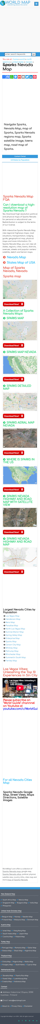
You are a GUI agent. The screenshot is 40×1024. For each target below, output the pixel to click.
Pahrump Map (12, 651)
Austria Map (6, 925)
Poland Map (20, 936)
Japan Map (23, 933)
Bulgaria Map (22, 903)
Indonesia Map (20, 981)
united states (18, 62)
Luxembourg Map (20, 978)
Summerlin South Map (16, 658)
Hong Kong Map (19, 931)
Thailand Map (6, 956)
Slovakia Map (8, 975)
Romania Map (20, 948)
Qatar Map (32, 948)
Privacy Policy (17, 1006)
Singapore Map (8, 903)
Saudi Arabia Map (9, 933)
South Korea (20, 964)
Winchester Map (13, 654)
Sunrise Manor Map (15, 632)
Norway (17, 917)
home (15, 59)
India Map (34, 903)
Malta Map (29, 961)
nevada (29, 62)
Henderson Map (13, 619)
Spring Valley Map (14, 635)
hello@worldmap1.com (17, 1000)
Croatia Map (7, 981)
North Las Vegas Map (15, 629)
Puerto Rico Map (22, 975)
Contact (4, 986)
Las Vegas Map (12, 616)
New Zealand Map (8, 894)
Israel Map (7, 931)
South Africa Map (9, 900)
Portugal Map (7, 948)
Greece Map (7, 951)
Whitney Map (11, 648)
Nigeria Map (18, 961)
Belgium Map (7, 917)
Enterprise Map (13, 638)
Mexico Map (23, 900)
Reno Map (10, 622)
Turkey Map (5, 942)
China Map (6, 961)
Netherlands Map (8, 970)
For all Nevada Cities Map (17, 781)
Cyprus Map (31, 964)
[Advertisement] (20, 29)
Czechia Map (8, 936)
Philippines (7, 906)
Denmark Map (32, 920)
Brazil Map (18, 951)
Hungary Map (7, 964)
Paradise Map (12, 626)
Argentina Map (30, 951)
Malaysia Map (19, 920)
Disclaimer (28, 1006)
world (22, 59)
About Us (5, 1006)
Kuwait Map (7, 978)
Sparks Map (11, 642)
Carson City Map (13, 645)
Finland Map (7, 920)
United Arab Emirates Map (11, 911)
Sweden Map (28, 917)
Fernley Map (11, 661)
